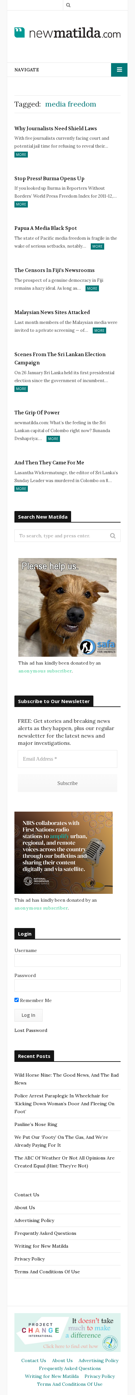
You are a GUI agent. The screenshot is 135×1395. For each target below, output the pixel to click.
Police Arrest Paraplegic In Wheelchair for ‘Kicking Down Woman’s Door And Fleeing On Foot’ (64, 1103)
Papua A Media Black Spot (45, 228)
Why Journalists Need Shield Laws (55, 128)
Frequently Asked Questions (45, 1233)
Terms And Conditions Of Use (47, 1272)
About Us (24, 1208)
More (21, 154)
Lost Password (30, 1030)
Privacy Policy (29, 1259)
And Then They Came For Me (49, 462)
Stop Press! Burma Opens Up (49, 178)
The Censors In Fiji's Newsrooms (54, 270)
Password (25, 975)
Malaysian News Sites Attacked (52, 312)
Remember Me (35, 1000)
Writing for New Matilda (41, 1246)
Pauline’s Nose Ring (35, 1124)
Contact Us (26, 1195)
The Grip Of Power (37, 412)
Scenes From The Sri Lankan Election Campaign (60, 358)
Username (25, 950)
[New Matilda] (67, 32)
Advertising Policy (34, 1220)
